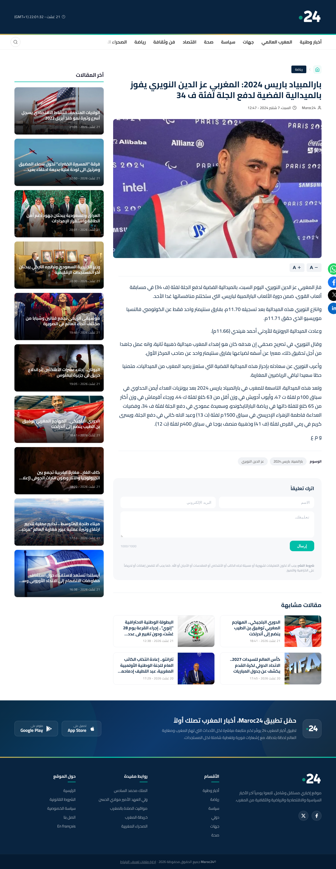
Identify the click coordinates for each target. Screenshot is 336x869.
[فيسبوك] (317, 816)
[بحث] (15, 42)
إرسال (302, 546)
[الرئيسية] (317, 69)
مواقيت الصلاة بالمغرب (128, 808)
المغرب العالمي (276, 42)
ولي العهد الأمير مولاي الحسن (123, 799)
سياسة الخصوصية (61, 808)
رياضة (140, 42)
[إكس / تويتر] (303, 816)
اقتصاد (189, 42)
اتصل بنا (70, 817)
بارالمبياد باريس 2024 (288, 461)
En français (66, 826)
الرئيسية (69, 790)
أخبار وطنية (311, 42)
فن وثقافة (164, 42)
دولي (215, 817)
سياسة (228, 42)
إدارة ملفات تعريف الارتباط (138, 862)
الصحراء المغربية (110, 42)
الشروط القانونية (63, 799)
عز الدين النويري (253, 461)
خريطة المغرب (136, 817)
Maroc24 (309, 108)
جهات (248, 42)
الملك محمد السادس (130, 790)
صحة (208, 42)
